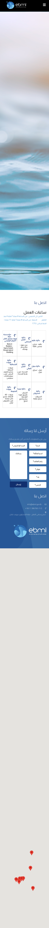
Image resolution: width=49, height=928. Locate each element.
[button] (16, 879)
